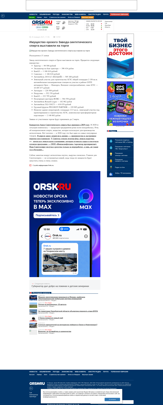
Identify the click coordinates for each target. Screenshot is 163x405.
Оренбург (108, 25)
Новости (33, 14)
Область (107, 27)
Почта (106, 14)
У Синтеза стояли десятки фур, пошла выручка (72, 138)
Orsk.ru (102, 384)
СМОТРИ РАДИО (94, 14)
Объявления (45, 14)
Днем (58, 28)
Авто (45, 17)
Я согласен (112, 399)
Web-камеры (80, 14)
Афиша (39, 17)
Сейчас (58, 22)
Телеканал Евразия (119, 14)
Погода (56, 14)
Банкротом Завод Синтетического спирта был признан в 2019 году (59, 124)
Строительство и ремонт (57, 17)
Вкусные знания (87, 17)
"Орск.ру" (50, 382)
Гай (106, 23)
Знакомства (67, 14)
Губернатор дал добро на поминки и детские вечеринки (60, 286)
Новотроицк (108, 21)
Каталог (32, 17)
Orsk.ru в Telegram (74, 17)
